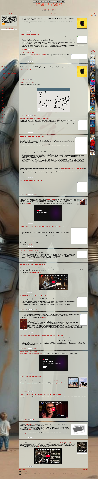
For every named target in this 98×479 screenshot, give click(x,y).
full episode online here (51, 199)
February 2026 (5, 81)
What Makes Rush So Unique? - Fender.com (29, 250)
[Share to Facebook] (30, 31)
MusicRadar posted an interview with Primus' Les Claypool (33, 36)
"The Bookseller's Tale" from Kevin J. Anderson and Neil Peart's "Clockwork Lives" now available (41, 312)
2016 (3, 97)
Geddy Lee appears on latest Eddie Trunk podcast (31, 180)
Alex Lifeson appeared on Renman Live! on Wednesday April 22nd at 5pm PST (33, 353)
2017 (3, 96)
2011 (3, 104)
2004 (3, 114)
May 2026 (4, 78)
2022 (3, 89)
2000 (3, 120)
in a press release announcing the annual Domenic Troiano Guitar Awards (72, 168)
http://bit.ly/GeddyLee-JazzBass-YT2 (35, 272)
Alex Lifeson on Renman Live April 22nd (28, 351)
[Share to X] (29, 31)
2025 (3, 84)
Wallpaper (54, 1)
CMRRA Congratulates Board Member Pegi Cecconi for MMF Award (34, 118)
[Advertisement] (8, 47)
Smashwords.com (45, 317)
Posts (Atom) (25, 471)
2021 (3, 90)
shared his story (52, 140)
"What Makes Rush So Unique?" (45, 251)
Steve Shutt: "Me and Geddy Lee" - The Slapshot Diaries (32, 136)
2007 (3, 110)
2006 (3, 111)
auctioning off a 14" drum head (31, 424)
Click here (29, 429)
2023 (3, 87)
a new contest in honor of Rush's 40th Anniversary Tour (37, 54)
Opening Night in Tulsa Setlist (26, 65)
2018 (3, 94)
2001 (3, 118)
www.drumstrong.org (23, 433)
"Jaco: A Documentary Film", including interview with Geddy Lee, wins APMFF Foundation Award (40, 394)
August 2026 (5, 67)
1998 (3, 123)
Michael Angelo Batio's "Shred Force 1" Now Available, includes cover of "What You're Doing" (40, 441)
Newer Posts (22, 469)
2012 (3, 103)
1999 (3, 121)
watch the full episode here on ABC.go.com (30, 203)
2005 (3, 113)
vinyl (21, 379)
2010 (3, 106)
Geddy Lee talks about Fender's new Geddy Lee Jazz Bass (32, 264)
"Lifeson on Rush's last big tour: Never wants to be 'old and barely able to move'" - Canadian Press (41, 335)
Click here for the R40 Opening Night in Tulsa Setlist (28, 69)
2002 (3, 117)
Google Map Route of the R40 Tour (27, 82)
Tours (47, 1)
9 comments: (34, 79)
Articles (50, 1)
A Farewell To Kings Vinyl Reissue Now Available (30, 376)
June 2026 (4, 77)
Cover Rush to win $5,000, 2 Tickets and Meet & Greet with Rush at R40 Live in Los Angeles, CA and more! (42, 226)
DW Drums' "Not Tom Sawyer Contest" (28, 52)
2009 (3, 107)
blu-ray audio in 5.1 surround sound (29, 379)
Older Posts (85, 469)
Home (54, 469)
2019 (3, 93)
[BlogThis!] (28, 31)
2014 (3, 100)
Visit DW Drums (28, 56)
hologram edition (47, 379)
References (62, 1)
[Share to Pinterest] (31, 31)
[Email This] (27, 31)
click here (30, 244)
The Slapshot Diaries (61, 137)
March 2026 (5, 80)
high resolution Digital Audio (53, 380)
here (30, 346)
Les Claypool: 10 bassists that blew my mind (29, 34)
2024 (3, 86)
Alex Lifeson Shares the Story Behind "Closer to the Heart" (33, 295)
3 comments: (35, 115)
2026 (3, 66)
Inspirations (58, 1)
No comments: (35, 49)
